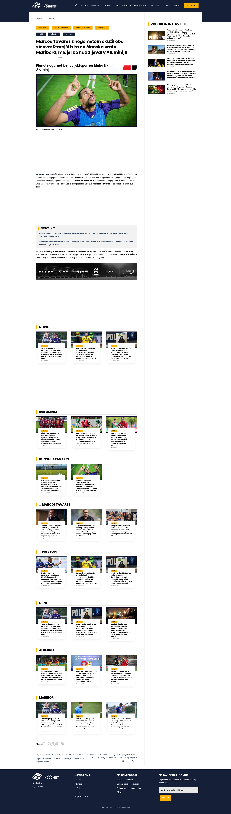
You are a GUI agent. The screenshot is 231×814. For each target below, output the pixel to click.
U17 (157, 5)
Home (39, 18)
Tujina (165, 5)
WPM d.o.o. (105, 808)
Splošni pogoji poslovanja (128, 784)
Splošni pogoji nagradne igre (129, 788)
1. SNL (107, 5)
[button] (76, 5)
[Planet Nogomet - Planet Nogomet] (44, 5)
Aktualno (191, 5)
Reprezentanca (138, 5)
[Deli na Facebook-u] (44, 744)
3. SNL (124, 5)
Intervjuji (96, 5)
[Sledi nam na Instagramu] (118, 792)
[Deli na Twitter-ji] (49, 744)
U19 (151, 5)
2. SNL (116, 5)
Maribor (69, 34)
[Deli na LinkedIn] (62, 744)
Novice (84, 5)
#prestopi (102, 28)
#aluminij (43, 28)
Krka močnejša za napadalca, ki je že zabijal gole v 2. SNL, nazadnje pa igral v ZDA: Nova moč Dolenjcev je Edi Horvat (112, 758)
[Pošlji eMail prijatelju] (53, 744)
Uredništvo (37, 783)
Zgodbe (177, 5)
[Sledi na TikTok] (121, 792)
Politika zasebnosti (125, 780)
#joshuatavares (61, 28)
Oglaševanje (37, 786)
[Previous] (33, 350)
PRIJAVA (165, 797)
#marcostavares (83, 28)
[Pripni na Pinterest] (57, 744)
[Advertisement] (86, 152)
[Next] (140, 350)
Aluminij (54, 34)
